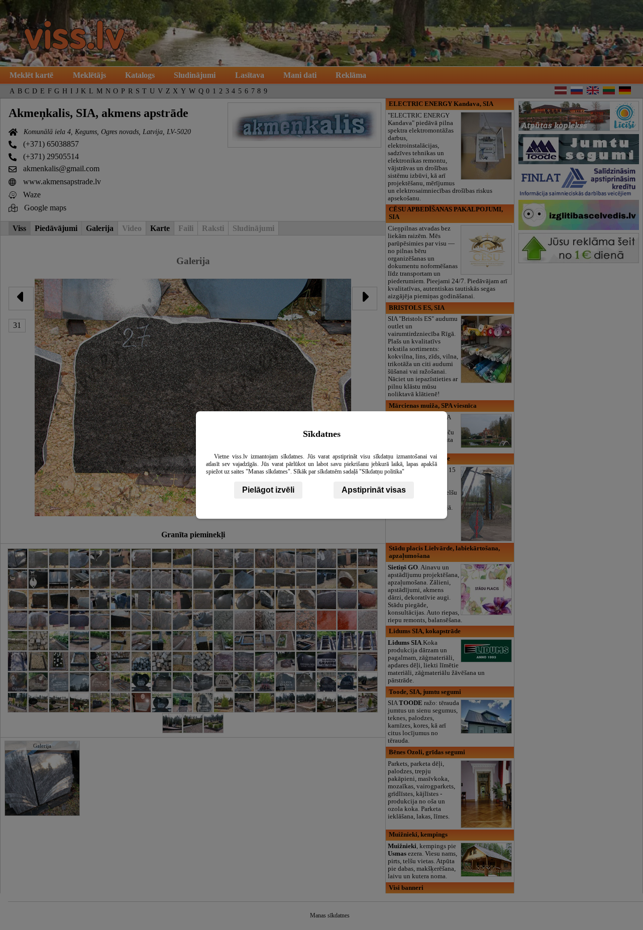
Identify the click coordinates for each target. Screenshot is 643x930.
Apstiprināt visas (374, 490)
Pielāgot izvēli (268, 490)
